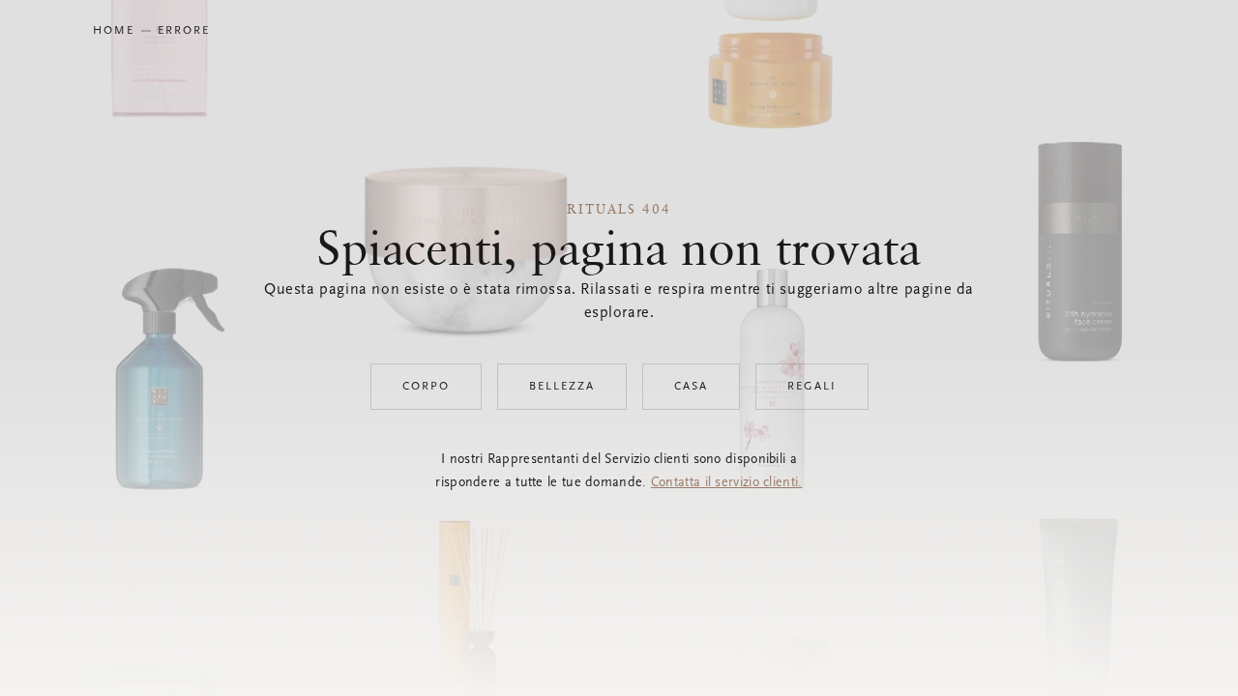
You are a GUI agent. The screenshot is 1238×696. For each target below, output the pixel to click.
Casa (691, 386)
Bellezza (562, 386)
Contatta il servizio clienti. (727, 483)
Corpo (426, 386)
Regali (812, 386)
